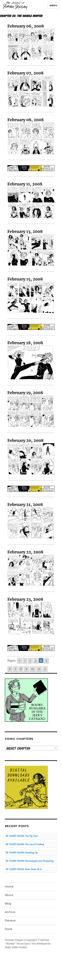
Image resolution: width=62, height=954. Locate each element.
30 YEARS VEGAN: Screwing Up (21, 852)
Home (9, 886)
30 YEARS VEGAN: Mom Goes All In (24, 869)
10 (32, 669)
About (9, 895)
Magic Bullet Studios (16, 947)
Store (8, 929)
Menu (53, 5)
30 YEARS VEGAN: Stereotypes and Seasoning (29, 861)
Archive (10, 912)
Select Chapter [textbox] (18, 748)
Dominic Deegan (14, 940)
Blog (8, 903)
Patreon (10, 920)
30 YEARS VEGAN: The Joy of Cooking (25, 844)
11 (39, 669)
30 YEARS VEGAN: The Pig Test (22, 836)
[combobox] (31, 748)
